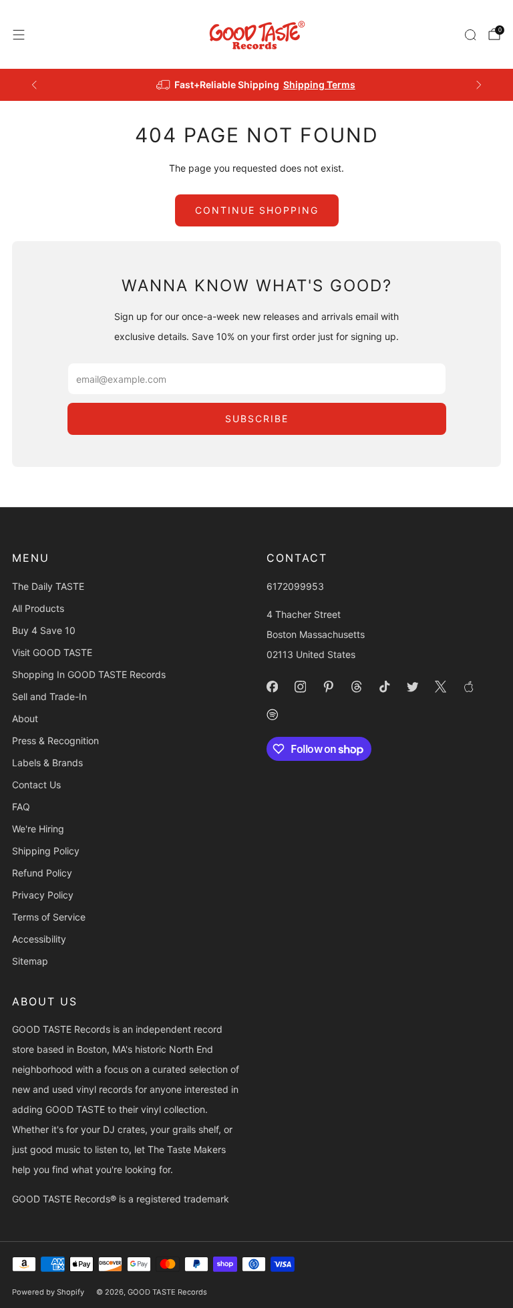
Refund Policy (42, 872)
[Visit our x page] (440, 687)
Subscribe (257, 418)
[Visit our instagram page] (300, 687)
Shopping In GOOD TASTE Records (89, 674)
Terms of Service (49, 917)
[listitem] (257, 85)
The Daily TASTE (48, 586)
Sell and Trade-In (49, 696)
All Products (38, 608)
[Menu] (18, 34)
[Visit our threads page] (356, 687)
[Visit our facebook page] (272, 687)
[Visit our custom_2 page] (272, 715)
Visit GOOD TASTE (52, 652)
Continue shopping (257, 210)
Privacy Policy (42, 895)
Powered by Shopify (48, 1292)
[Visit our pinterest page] (328, 687)
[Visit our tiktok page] (384, 687)
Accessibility (39, 939)
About (25, 718)
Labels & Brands (47, 762)
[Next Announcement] (479, 85)
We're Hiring (38, 828)
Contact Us (36, 784)
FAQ (21, 806)
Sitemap (30, 961)
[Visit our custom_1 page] (468, 687)
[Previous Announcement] (34, 85)
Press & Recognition (55, 740)
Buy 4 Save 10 (43, 630)
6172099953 (295, 586)
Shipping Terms (319, 84)
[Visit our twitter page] (412, 687)
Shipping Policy (45, 850)
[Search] (470, 34)
